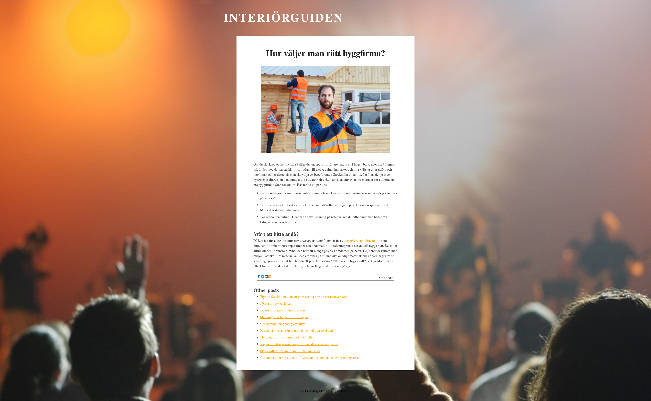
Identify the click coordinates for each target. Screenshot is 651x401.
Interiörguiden (283, 17)
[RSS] (269, 276)
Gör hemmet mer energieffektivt (282, 323)
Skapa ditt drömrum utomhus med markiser (290, 350)
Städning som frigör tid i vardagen (284, 317)
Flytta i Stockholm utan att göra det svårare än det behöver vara (304, 296)
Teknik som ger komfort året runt (283, 310)
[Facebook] (259, 276)
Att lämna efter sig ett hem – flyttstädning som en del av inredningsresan (310, 357)
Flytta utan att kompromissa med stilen (287, 337)
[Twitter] (262, 276)
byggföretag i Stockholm (363, 240)
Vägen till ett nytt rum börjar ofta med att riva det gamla (299, 344)
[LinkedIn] (266, 276)
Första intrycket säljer (275, 303)
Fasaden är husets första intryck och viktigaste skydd (296, 330)
